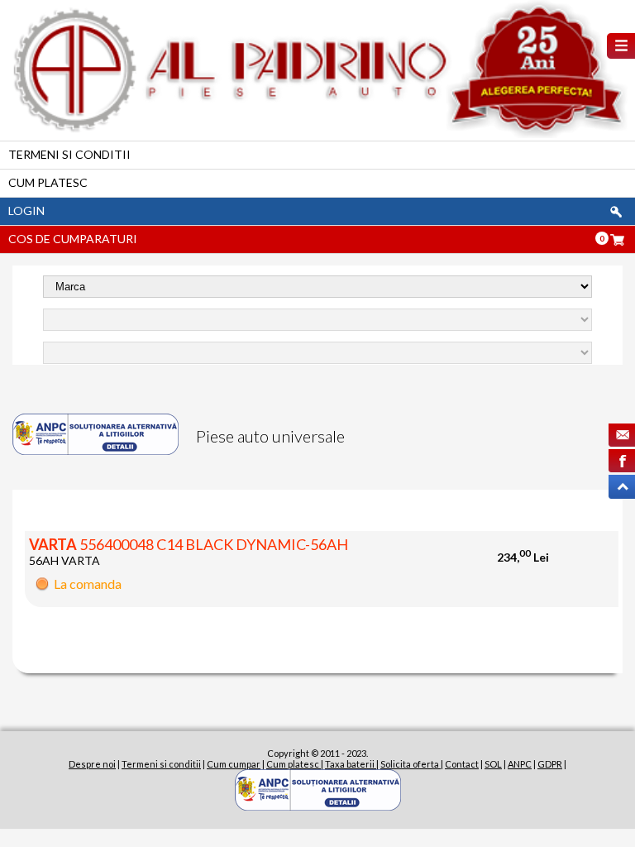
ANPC (520, 763)
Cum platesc (48, 182)
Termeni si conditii (69, 154)
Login (26, 210)
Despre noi (92, 763)
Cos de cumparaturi (72, 239)
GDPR (549, 763)
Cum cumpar (233, 763)
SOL (493, 763)
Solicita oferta (410, 763)
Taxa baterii (350, 763)
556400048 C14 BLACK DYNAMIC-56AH (188, 544)
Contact (462, 763)
